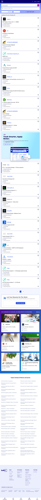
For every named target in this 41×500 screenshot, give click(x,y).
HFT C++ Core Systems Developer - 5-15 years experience (12, 167)
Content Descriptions (11, 479)
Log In (38, 1)
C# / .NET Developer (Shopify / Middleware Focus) (11, 213)
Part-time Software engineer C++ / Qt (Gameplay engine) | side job (14, 270)
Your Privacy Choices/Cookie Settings (30, 491)
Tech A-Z (27, 484)
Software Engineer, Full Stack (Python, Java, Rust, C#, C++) (13, 79)
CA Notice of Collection (37, 491)
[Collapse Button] (38, 26)
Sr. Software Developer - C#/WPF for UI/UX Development (12, 247)
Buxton (27, 324)
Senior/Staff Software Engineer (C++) (9, 190)
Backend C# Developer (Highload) (8, 44)
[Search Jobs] (38, 5)
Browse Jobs (27, 482)
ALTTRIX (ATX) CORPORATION (9, 363)
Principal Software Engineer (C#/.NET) (9, 67)
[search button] (32, 1)
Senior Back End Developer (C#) (8, 179)
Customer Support (27, 472)
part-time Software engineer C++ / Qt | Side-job (11, 282)
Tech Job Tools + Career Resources (28, 479)
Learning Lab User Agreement (4, 491)
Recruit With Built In (19, 472)
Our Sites (35, 471)
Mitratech (8, 324)
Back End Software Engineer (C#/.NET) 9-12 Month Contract (13, 90)
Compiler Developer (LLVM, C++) (8, 236)
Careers (10, 473)
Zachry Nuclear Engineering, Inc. (31, 363)
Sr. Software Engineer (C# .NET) (8, 224)
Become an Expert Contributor (19, 476)
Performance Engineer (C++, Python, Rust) (10, 201)
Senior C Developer (5, 113)
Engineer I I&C (5, 56)
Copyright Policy (16, 491)
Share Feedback (28, 474)
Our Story (11, 471)
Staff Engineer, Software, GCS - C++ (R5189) (10, 21)
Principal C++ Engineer (6, 259)
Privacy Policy (20, 491)
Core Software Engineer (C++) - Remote (9, 125)
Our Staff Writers (11, 476)
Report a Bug (27, 476)
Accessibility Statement (10, 491)
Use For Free (7, 144)
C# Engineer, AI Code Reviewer (8, 33)
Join (35, 1)
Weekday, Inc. (28, 343)
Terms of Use (23, 491)
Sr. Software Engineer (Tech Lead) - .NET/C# (10, 102)
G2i (6, 343)
